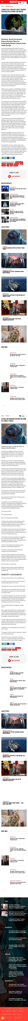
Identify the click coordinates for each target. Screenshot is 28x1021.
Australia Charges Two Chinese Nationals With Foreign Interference (17, 205)
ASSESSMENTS (13, 187)
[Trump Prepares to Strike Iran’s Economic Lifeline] (5, 387)
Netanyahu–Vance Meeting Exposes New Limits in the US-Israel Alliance (17, 398)
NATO (21, 164)
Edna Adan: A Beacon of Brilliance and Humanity (15, 992)
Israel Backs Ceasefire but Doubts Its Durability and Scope (17, 999)
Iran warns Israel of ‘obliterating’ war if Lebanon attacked (18, 939)
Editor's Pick (13, 396)
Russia (3, 165)
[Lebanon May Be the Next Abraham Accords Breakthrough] (14, 260)
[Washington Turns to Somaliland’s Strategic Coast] (5, 365)
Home (2, 6)
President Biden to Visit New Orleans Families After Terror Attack (17, 946)
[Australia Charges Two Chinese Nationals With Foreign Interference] (5, 204)
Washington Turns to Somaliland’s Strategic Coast (17, 366)
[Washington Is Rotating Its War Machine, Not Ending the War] (14, 284)
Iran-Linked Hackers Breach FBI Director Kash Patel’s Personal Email (17, 197)
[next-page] (4, 406)
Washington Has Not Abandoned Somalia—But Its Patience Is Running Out (18, 377)
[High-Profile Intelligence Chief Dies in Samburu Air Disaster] (14, 308)
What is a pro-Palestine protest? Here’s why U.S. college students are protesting (18, 966)
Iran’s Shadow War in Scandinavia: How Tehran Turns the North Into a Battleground (18, 220)
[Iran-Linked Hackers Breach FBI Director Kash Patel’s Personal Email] (5, 196)
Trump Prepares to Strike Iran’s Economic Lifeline (17, 388)
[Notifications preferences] (2, 1018)
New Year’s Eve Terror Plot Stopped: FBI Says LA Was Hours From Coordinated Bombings (18, 913)
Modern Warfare (9, 6)
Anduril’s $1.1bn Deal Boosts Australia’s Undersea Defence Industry (17, 212)
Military (16, 164)
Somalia (5, 246)
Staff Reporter (15, 176)
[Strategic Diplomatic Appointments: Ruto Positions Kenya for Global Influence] (4, 907)
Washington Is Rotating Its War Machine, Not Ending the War (14, 295)
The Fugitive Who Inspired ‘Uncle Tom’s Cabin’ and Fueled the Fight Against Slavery (17, 959)
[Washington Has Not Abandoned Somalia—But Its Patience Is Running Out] (5, 376)
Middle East (6, 293)
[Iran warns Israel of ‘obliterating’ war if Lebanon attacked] (4, 940)
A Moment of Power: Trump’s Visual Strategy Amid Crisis (17, 920)
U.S (7, 165)
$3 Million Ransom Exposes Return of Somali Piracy (14, 248)
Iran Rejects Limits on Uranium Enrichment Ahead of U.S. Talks (17, 932)
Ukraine (15, 165)
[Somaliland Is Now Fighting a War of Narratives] (5, 189)
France (3, 164)
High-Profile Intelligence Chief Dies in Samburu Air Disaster (12, 319)
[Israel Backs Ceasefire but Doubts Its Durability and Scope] (4, 1000)
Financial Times (19, 162)
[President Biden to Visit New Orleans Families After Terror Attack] (4, 947)
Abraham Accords (7, 270)
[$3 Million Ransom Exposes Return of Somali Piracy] (14, 237)
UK (11, 165)
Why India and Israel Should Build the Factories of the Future (18, 355)
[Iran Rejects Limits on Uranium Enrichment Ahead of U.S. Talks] (4, 933)
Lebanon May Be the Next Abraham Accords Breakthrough (13, 272)
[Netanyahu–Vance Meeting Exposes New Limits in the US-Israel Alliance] (5, 398)
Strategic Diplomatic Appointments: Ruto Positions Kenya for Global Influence (17, 906)
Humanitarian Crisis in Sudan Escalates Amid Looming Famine (18, 985)
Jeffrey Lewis (10, 164)
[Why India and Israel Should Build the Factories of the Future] (5, 354)
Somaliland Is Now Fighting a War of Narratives (18, 189)
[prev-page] (2, 406)
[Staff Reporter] (9, 176)
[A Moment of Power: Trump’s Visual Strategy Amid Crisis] (4, 921)
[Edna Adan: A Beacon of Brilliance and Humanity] (4, 993)
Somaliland (12, 363)
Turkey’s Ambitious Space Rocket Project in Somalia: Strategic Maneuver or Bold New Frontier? (16, 974)
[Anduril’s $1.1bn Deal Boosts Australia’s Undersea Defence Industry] (5, 212)
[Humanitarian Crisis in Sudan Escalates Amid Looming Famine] (4, 986)
